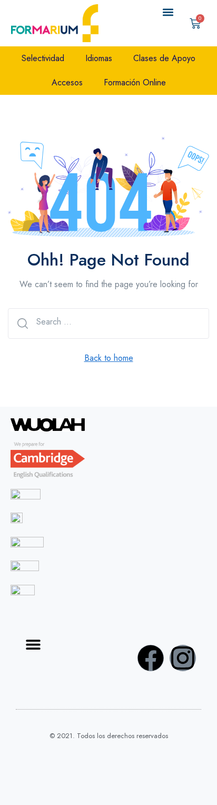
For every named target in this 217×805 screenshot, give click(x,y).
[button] (168, 12)
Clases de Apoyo (164, 58)
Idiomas (98, 58)
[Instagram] (183, 658)
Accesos (67, 82)
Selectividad (43, 58)
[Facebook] (150, 658)
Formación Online (135, 82)
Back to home (108, 358)
